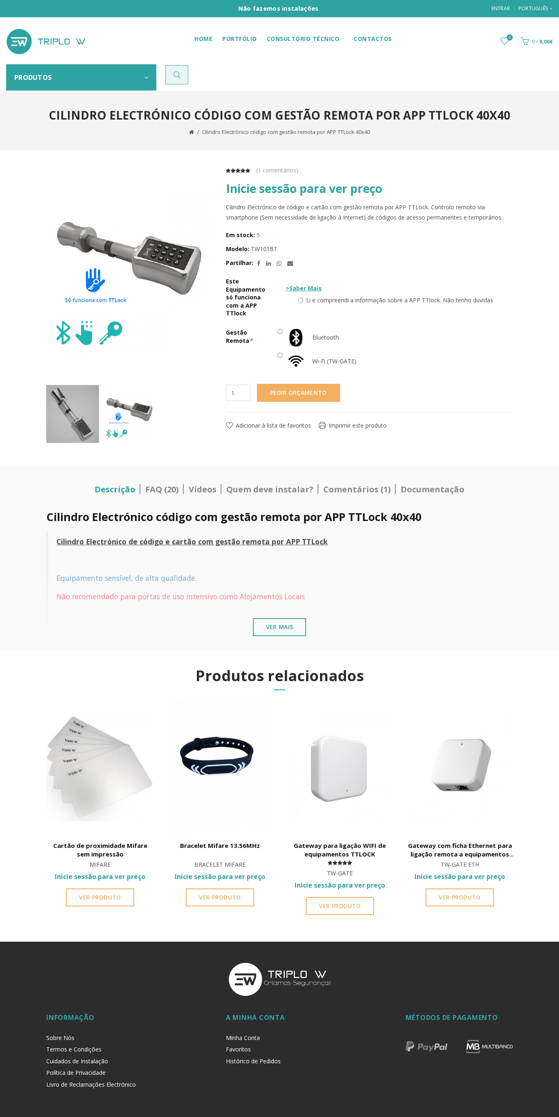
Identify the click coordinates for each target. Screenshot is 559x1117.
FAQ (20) (162, 489)
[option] (72, 414)
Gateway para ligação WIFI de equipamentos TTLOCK (340, 849)
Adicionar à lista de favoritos (273, 425)
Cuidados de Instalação (77, 1061)
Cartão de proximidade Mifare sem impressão (100, 849)
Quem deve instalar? (269, 489)
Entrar (500, 8)
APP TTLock (307, 541)
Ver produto (100, 897)
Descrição (115, 489)
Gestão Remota (237, 336)
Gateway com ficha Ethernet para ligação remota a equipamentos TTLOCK (460, 850)
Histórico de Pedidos (253, 1061)
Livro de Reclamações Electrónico (91, 1084)
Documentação (432, 489)
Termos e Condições (73, 1049)
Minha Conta (243, 1038)
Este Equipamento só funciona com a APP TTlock (245, 297)
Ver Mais (279, 627)
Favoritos (238, 1049)
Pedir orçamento (298, 393)
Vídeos (202, 489)
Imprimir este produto (358, 425)
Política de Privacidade (76, 1072)
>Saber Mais (304, 288)
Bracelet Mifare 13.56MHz (220, 845)
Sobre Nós (60, 1038)
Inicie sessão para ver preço (304, 188)
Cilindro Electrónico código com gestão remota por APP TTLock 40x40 (286, 132)
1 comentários (277, 170)
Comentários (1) (357, 489)
